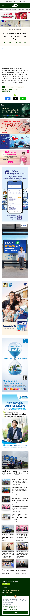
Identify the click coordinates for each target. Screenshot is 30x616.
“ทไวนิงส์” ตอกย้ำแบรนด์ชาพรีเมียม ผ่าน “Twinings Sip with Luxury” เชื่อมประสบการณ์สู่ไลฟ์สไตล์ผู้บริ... (20, 481)
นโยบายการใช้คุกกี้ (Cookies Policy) (11, 607)
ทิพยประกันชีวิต (13, 87)
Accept (15, 612)
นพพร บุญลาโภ (5, 89)
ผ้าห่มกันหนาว (17, 89)
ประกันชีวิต (11, 89)
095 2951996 (8, 592)
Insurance (18, 30)
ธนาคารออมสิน (21, 87)
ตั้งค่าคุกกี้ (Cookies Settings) (10, 609)
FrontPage (12, 30)
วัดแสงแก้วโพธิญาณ (6, 91)
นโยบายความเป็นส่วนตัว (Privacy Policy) (12, 606)
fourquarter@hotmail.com (13, 590)
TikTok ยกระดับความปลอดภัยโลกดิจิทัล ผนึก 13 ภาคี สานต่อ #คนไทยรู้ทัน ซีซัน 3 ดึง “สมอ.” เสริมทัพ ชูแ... (20, 498)
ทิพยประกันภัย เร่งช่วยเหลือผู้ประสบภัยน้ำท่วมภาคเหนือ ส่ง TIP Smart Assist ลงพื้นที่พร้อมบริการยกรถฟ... (15, 473)
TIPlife (7, 87)
